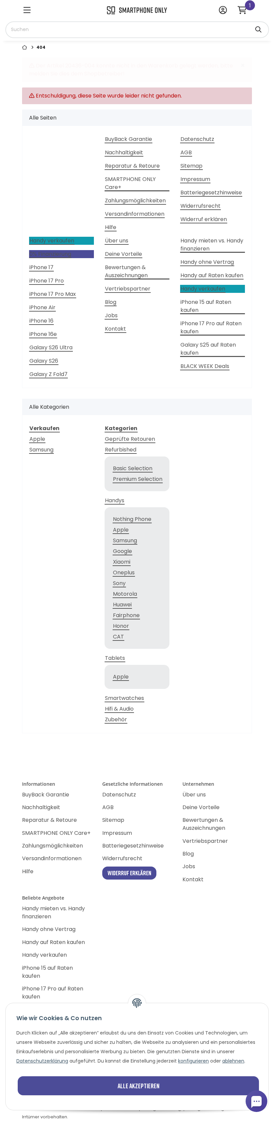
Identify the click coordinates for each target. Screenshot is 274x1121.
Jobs (111, 315)
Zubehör (116, 719)
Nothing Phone (132, 519)
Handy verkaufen (51, 240)
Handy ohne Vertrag (207, 262)
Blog (110, 302)
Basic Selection (132, 468)
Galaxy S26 (43, 361)
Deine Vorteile (123, 254)
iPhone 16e (43, 334)
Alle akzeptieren (138, 1086)
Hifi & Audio (119, 709)
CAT (118, 636)
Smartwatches (124, 698)
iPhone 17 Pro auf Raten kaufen (211, 327)
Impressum (195, 179)
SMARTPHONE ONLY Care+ (130, 183)
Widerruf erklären (203, 219)
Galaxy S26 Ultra (51, 347)
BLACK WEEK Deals (204, 366)
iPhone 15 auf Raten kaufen (205, 306)
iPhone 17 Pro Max (52, 294)
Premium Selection (137, 479)
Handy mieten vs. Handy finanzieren (211, 244)
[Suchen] (258, 26)
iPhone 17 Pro (46, 281)
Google (122, 551)
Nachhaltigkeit (124, 152)
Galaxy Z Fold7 (48, 374)
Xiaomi (121, 562)
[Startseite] (25, 47)
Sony (119, 583)
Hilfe (110, 227)
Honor (121, 626)
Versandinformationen (134, 214)
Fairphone (126, 615)
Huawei (122, 604)
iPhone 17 (41, 267)
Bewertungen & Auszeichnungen (126, 271)
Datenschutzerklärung (42, 1061)
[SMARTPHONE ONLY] (137, 10)
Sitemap (191, 166)
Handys (114, 500)
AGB (186, 152)
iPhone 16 (41, 321)
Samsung (41, 449)
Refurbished (120, 449)
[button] (223, 10)
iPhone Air (42, 307)
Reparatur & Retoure (132, 166)
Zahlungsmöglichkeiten (135, 200)
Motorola (125, 594)
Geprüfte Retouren (130, 439)
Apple (37, 439)
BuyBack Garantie (128, 139)
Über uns (116, 240)
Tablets (115, 658)
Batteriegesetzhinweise (211, 192)
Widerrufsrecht (200, 206)
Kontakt (115, 329)
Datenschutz (197, 139)
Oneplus (124, 572)
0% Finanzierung (50, 254)
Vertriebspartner (127, 289)
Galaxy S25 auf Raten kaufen (208, 349)
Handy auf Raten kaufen (211, 275)
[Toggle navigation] (27, 11)
